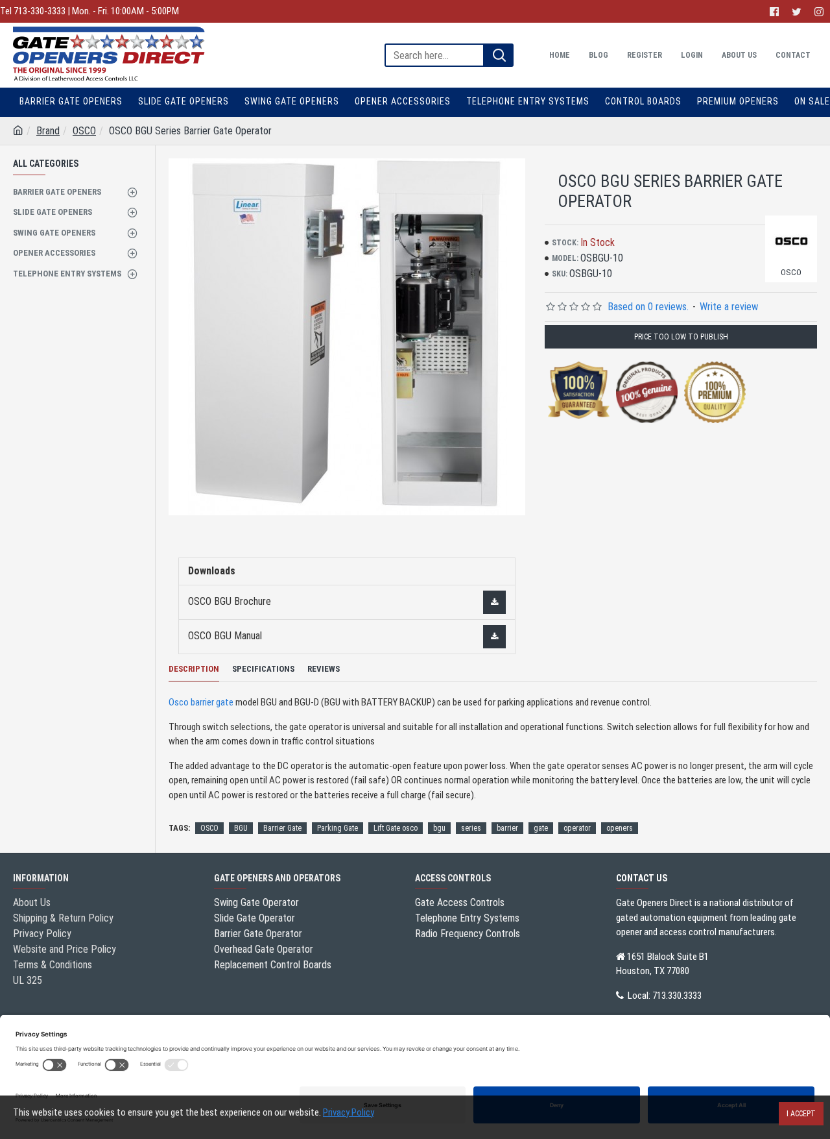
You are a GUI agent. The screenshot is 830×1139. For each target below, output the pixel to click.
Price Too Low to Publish (681, 336)
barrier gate (212, 702)
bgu (439, 828)
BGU (241, 828)
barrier (507, 828)
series (471, 828)
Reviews (323, 669)
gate (541, 828)
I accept (801, 1113)
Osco (179, 702)
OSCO (84, 131)
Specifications (263, 669)
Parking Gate (337, 828)
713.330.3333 (677, 995)
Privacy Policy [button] (348, 1112)
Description (194, 669)
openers (619, 828)
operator (577, 828)
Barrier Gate (282, 828)
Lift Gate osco (396, 828)
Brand (48, 131)
